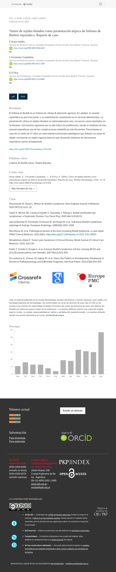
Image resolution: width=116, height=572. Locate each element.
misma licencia (57, 540)
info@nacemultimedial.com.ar (76, 564)
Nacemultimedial (57, 564)
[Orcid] (76, 436)
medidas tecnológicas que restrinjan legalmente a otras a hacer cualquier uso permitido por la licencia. (57, 548)
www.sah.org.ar (39, 484)
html (23, 96)
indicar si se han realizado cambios (46, 518)
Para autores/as (17, 441)
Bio (10, 52)
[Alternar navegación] (101, 4)
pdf (13, 96)
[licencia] (20, 506)
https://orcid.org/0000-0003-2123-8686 (29, 79)
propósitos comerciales (80, 531)
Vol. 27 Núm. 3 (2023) (19, 18)
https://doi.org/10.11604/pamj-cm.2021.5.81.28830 (71, 234)
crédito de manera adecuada (59, 515)
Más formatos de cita (22, 188)
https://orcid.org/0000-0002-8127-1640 (29, 64)
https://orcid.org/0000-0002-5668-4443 (29, 48)
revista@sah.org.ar (55, 315)
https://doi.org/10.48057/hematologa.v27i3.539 (30, 149)
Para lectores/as (17, 438)
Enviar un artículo (73, 410)
